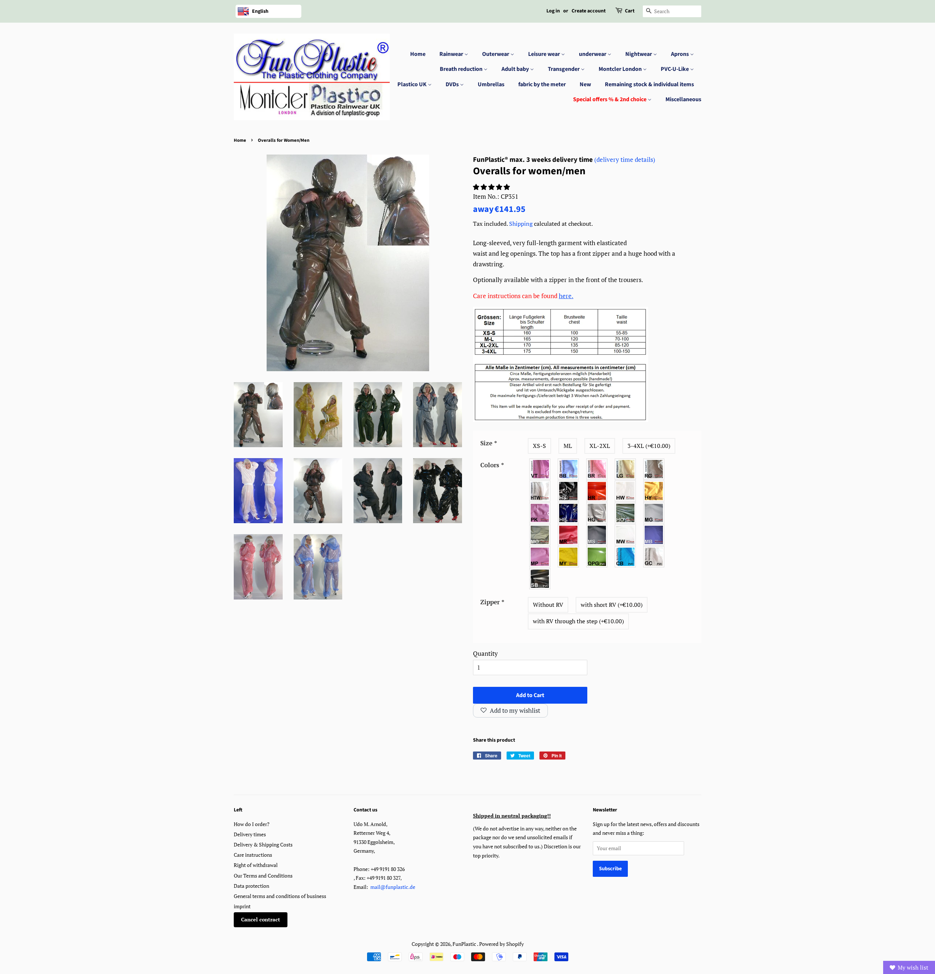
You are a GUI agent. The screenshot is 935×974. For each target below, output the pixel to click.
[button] (492, 187)
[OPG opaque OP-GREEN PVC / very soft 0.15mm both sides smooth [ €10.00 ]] (597, 557)
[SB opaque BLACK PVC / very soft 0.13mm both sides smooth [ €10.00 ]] (540, 579)
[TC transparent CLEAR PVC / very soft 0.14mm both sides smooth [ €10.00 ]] (654, 557)
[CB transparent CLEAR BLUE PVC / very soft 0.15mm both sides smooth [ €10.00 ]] (625, 557)
